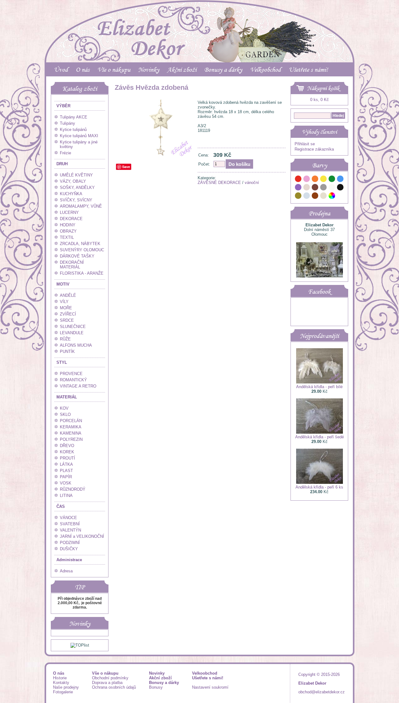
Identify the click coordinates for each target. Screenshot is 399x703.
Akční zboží (181, 69)
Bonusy (156, 687)
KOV (64, 408)
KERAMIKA (70, 427)
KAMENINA (70, 433)
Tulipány (67, 123)
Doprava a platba (107, 682)
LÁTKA (66, 464)
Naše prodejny (66, 687)
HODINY (67, 225)
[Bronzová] (315, 196)
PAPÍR (66, 476)
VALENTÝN (70, 530)
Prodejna (319, 213)
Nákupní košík (323, 88)
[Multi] (332, 196)
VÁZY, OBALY (73, 181)
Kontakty (61, 682)
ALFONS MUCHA (76, 345)
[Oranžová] (315, 179)
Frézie (65, 153)
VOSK (65, 483)
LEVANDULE (72, 332)
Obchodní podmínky (110, 678)
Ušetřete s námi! (308, 69)
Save (126, 166)
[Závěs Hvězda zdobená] (155, 156)
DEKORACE (71, 218)
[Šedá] (323, 188)
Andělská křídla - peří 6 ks (319, 487)
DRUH (62, 163)
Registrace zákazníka (314, 149)
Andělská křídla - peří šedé (319, 437)
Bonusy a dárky (223, 69)
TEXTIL (67, 237)
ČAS (60, 506)
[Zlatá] (298, 196)
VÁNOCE (68, 517)
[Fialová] (298, 188)
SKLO (65, 414)
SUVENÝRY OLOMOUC (82, 250)
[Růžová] (307, 179)
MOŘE (66, 308)
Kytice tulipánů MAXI (79, 135)
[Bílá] (332, 188)
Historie (60, 678)
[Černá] (340, 188)
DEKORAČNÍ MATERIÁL (72, 264)
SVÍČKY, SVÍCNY (76, 200)
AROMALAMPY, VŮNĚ (81, 206)
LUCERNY (69, 212)
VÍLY (64, 301)
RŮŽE (65, 339)
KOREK (67, 452)
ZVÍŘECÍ (68, 314)
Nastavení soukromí (210, 687)
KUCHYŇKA (71, 193)
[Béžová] (307, 188)
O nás (82, 69)
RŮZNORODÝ (72, 489)
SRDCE (67, 320)
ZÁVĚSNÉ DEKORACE (219, 182)
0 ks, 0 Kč (319, 99)
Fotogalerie (63, 692)
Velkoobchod (265, 69)
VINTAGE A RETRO (78, 386)
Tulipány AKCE (73, 117)
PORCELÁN (71, 420)
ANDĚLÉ (68, 295)
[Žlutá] (323, 179)
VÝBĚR (63, 106)
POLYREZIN (71, 439)
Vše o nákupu (113, 69)
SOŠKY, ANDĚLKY (77, 187)
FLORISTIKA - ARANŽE (81, 273)
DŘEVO (67, 445)
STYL (61, 362)
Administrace (69, 559)
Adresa (66, 571)
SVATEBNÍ (70, 524)
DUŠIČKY (69, 549)
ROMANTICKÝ (73, 380)
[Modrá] (340, 179)
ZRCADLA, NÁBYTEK (80, 243)
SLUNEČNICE (73, 326)
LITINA (66, 495)
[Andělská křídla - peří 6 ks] (319, 482)
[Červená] (298, 179)
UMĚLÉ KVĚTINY (76, 175)
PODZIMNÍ (70, 542)
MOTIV (63, 284)
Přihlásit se (305, 144)
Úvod (61, 69)
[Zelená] (332, 179)
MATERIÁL (66, 397)
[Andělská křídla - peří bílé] (319, 382)
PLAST (66, 470)
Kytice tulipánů (73, 129)
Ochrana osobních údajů (114, 687)
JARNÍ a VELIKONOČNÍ (82, 536)
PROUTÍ (67, 458)
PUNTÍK (67, 351)
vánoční (252, 182)
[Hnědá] (315, 188)
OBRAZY (68, 231)
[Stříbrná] (307, 196)
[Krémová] (340, 196)
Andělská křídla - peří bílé (319, 386)
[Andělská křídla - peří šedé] (319, 432)
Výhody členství (319, 132)
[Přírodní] (323, 196)
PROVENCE (71, 373)
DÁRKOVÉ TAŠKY (77, 256)
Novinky (148, 69)
